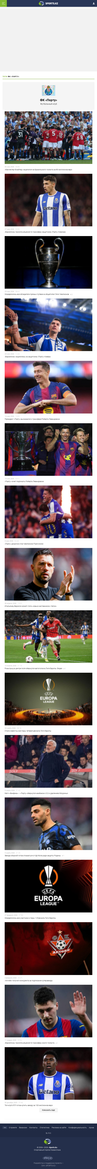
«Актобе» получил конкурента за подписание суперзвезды (29, 981)
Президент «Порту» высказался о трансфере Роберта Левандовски (32, 419)
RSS (49, 1133)
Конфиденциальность (77, 1128)
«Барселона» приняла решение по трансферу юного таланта (31, 1043)
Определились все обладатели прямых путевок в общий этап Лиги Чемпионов (38, 294)
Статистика (44, 1128)
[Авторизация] (94, 3)
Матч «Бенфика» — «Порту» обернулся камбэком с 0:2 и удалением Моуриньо (36, 793)
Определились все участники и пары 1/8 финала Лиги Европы (30, 918)
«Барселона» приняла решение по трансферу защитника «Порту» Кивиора (35, 232)
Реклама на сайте (59, 1128)
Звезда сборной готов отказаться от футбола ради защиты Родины (34, 856)
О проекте (13, 1128)
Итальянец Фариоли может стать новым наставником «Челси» (31, 606)
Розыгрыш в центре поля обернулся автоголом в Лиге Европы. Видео (35, 668)
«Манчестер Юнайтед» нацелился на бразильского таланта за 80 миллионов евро (38, 170)
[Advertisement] (48, 39)
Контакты (33, 1128)
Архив (91, 1128)
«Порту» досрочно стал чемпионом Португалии (24, 544)
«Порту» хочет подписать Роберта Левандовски (24, 481)
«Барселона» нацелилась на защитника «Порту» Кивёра (28, 357)
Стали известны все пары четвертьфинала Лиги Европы (28, 731)
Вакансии (23, 1128)
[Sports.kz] (48, 3)
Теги (5, 76)
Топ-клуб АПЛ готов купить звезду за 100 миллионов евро (29, 1105)
